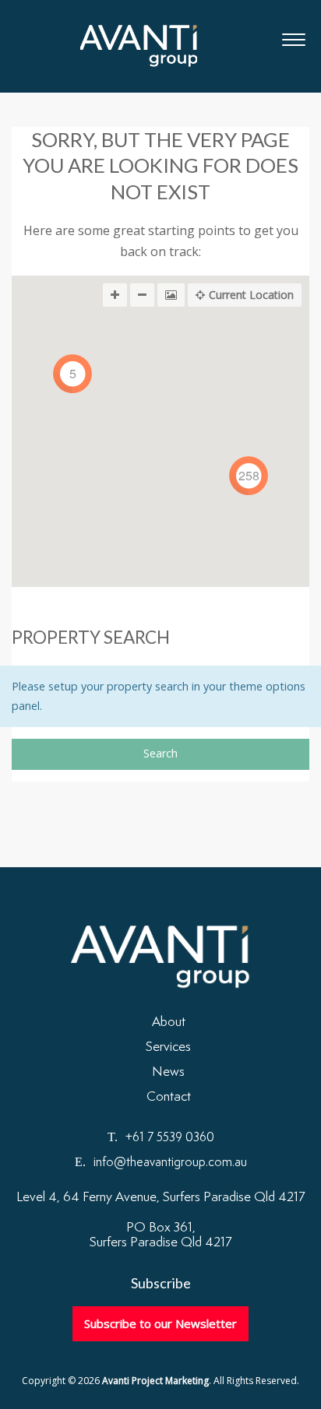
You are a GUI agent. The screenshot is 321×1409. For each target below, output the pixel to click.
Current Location (251, 294)
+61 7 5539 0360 (169, 1137)
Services (168, 1047)
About (168, 1022)
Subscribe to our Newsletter (160, 1323)
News (168, 1072)
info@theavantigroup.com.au (170, 1162)
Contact (168, 1097)
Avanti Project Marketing (138, 46)
